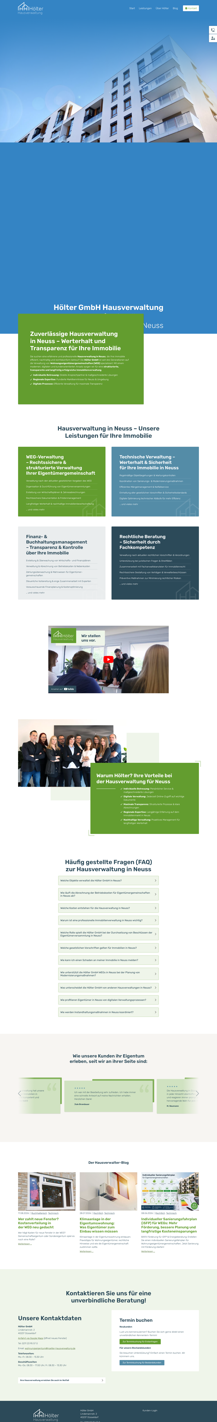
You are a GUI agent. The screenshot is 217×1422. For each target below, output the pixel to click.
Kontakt (192, 8)
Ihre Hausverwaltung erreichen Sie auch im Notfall (44, 1380)
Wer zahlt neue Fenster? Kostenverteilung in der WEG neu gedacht (38, 1223)
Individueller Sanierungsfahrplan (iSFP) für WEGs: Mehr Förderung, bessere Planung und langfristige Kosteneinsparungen (169, 1225)
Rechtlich (98, 1213)
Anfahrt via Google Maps (30, 1338)
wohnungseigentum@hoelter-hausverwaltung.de (50, 1348)
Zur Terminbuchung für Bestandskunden (142, 1362)
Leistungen (145, 8)
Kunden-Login (150, 1410)
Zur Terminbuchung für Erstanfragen (140, 1341)
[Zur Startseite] (30, 14)
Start (132, 8)
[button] (26, 1093)
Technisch (53, 1213)
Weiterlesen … (25, 1243)
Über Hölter (162, 8)
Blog (175, 8)
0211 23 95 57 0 (30, 1343)
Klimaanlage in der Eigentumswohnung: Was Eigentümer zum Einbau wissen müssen (99, 1225)
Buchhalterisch (39, 1213)
